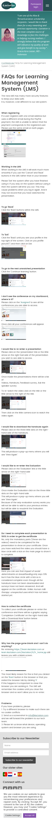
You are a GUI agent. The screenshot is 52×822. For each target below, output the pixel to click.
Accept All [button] (29, 815)
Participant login (36, 5)
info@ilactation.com (38, 716)
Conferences (7, 63)
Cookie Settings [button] (12, 815)
